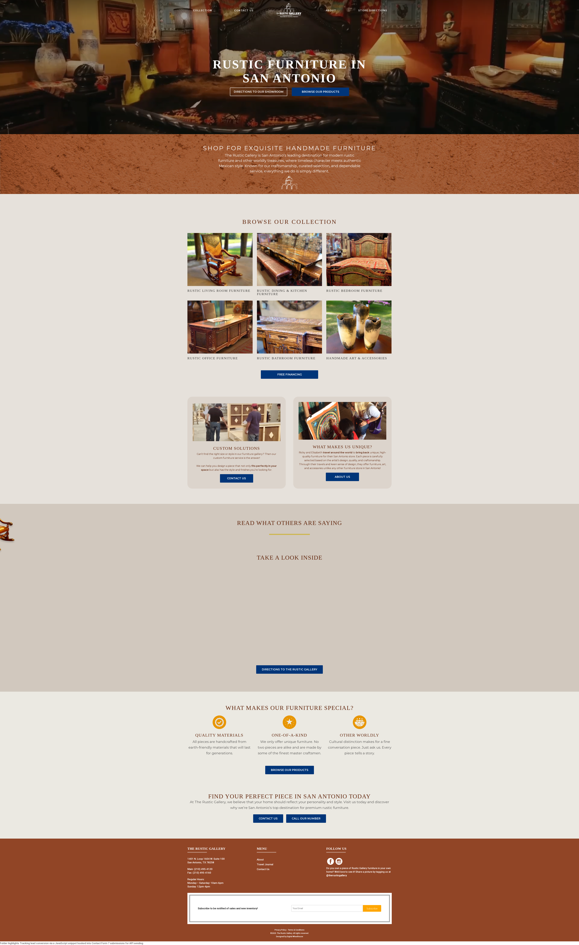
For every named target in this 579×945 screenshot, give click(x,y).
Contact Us (263, 869)
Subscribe (372, 908)
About (260, 859)
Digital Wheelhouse (295, 937)
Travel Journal (265, 864)
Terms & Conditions (296, 930)
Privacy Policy (280, 930)
